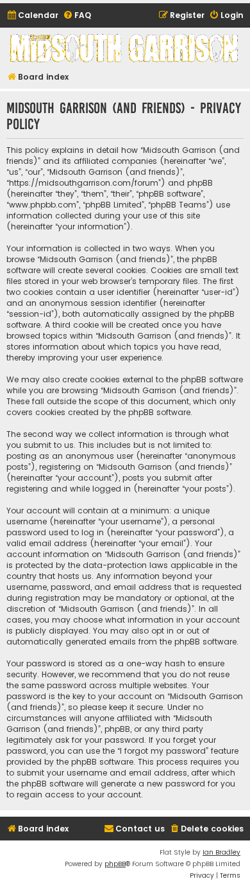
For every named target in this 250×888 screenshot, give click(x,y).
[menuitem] (32, 15)
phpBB (115, 864)
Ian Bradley (221, 852)
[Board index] (125, 48)
